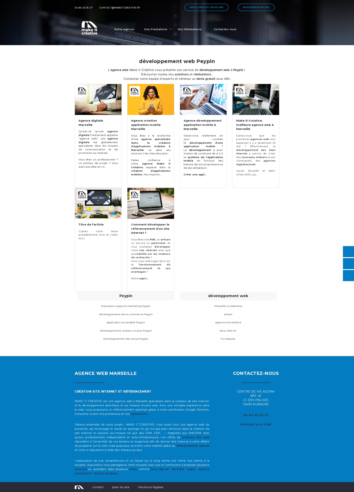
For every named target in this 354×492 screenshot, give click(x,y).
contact (98, 487)
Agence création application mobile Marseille (146, 125)
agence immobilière (228, 322)
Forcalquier (228, 338)
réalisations (139, 414)
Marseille (178, 469)
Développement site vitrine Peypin (125, 338)
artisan (228, 314)
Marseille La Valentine (228, 305)
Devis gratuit (206, 7)
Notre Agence (124, 29)
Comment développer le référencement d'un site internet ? (150, 228)
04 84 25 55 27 (84, 7)
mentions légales (150, 487)
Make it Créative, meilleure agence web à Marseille (255, 125)
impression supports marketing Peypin (126, 305)
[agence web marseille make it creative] (79, 487)
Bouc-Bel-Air (228, 330)
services (81, 469)
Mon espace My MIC (256, 7)
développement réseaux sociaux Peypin (126, 330)
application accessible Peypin (126, 322)
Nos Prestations (155, 29)
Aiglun (191, 469)
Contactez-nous (225, 29)
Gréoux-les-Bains (105, 473)
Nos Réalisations (190, 29)
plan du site (120, 487)
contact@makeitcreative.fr (119, 7)
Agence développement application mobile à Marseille (202, 125)
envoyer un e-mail (255, 424)
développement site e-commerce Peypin (126, 314)
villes (133, 469)
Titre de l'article (91, 224)
